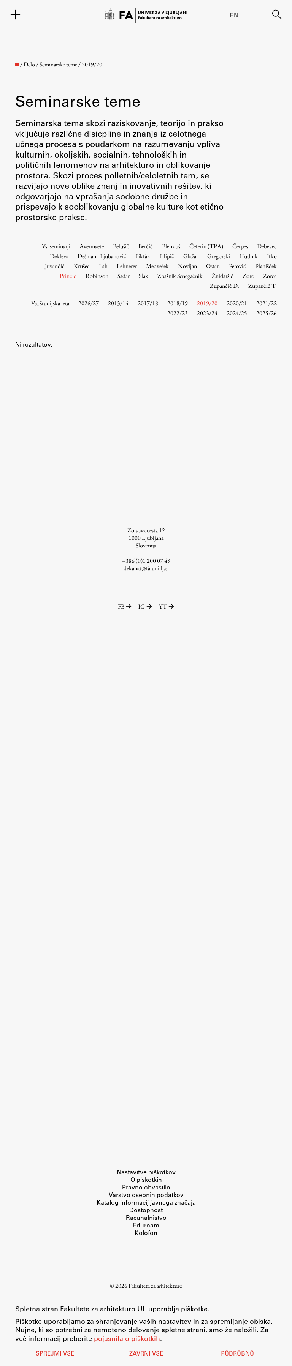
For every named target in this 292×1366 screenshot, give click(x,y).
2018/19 (177, 303)
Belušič (121, 246)
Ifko (272, 256)
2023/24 (207, 313)
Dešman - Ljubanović (102, 256)
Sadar (123, 276)
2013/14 (118, 303)
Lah (103, 266)
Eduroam (146, 1225)
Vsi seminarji (56, 246)
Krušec (82, 266)
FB (121, 606)
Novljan (187, 266)
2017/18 (148, 303)
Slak (143, 276)
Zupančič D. (224, 286)
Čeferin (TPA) (206, 246)
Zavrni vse (146, 1354)
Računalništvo (146, 1217)
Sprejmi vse (55, 1354)
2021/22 (266, 303)
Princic (68, 276)
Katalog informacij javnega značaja (146, 1202)
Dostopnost (146, 1210)
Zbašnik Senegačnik (180, 276)
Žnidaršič (222, 276)
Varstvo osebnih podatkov (146, 1195)
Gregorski (218, 256)
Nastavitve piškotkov (146, 1172)
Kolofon (146, 1233)
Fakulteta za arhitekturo (155, 1286)
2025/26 (266, 313)
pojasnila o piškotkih (127, 1338)
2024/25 (237, 313)
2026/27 (88, 303)
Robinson (97, 276)
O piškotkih (146, 1179)
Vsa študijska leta (50, 303)
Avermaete (91, 246)
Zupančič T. (262, 286)
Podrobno (237, 1354)
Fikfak (142, 256)
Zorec (270, 276)
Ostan (213, 266)
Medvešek (157, 266)
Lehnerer (127, 266)
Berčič (145, 246)
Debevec (267, 246)
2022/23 (177, 313)
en (234, 15)
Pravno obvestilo (146, 1187)
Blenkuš (171, 246)
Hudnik (248, 256)
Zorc (248, 276)
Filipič (166, 256)
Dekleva (59, 256)
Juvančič (55, 266)
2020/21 (237, 303)
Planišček (266, 266)
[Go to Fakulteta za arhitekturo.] (17, 64)
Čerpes (240, 246)
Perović (237, 266)
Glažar (190, 256)
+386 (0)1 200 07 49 (146, 561)
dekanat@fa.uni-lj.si (146, 568)
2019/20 (207, 303)
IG (141, 606)
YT (163, 606)
